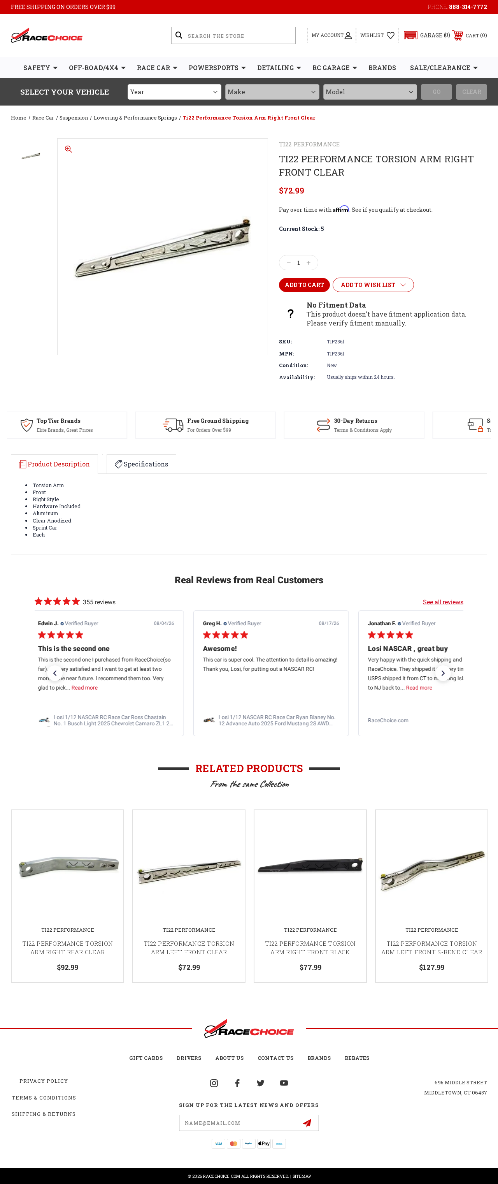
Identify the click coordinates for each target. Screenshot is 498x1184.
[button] (423, 35)
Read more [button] (62, 687)
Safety (36, 67)
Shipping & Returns (44, 1113)
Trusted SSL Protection (407, 430)
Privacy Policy (43, 1080)
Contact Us (275, 1057)
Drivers (189, 1057)
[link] (84, 720)
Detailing (275, 67)
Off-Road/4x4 (93, 67)
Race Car (153, 67)
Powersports (213, 67)
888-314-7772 (468, 7)
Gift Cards (146, 1057)
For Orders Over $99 (104, 430)
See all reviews (443, 602)
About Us (229, 1057)
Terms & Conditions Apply (258, 430)
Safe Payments (403, 420)
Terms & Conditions (44, 1097)
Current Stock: (301, 228)
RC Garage (331, 67)
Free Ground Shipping (113, 420)
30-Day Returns (250, 420)
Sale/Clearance (440, 67)
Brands (382, 67)
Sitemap (302, 1176)
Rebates (357, 1057)
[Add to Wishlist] (108, 825)
